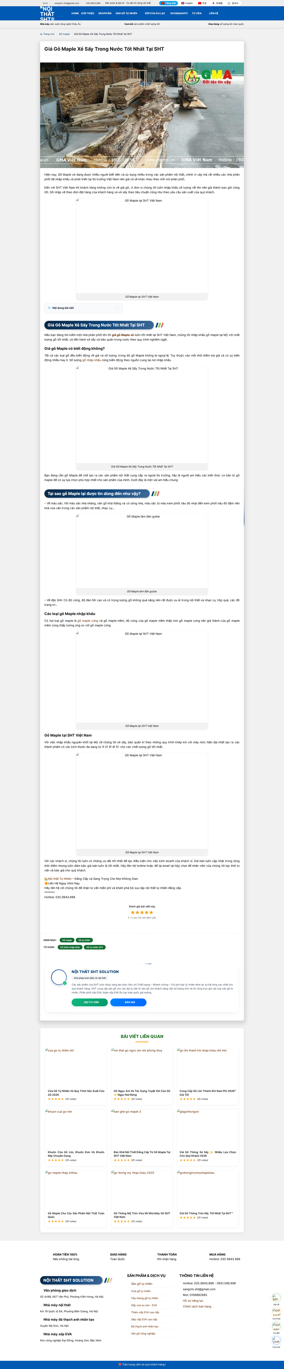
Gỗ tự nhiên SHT (94, 947)
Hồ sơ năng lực (193, 1302)
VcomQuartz (179, 13)
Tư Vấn (196, 13)
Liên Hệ (213, 13)
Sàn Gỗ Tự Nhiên (126, 13)
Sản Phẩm (104, 13)
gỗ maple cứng (87, 620)
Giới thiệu (87, 13)
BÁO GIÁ (130, 1002)
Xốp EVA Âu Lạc (155, 13)
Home (75, 13)
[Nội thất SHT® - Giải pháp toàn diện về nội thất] (51, 13)
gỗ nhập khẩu (91, 360)
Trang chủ (48, 34)
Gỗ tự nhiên (84, 940)
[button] (242, 13)
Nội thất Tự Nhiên (59, 878)
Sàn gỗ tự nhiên (141, 1285)
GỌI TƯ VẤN (91, 1002)
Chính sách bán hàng (197, 1308)
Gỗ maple (64, 34)
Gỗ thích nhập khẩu (70, 947)
